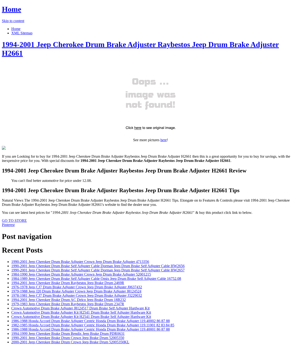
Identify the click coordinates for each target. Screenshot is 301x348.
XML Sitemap (21, 33)
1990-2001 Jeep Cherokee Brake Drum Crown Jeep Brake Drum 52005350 (67, 338)
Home (11, 9)
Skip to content (13, 21)
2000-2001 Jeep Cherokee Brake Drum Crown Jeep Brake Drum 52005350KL (70, 342)
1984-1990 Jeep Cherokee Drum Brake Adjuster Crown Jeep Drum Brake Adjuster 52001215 (81, 274)
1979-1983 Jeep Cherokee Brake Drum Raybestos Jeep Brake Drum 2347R (67, 304)
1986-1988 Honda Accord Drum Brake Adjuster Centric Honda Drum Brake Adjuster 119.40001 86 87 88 (90, 329)
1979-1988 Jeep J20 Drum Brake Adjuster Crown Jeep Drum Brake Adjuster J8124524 (76, 291)
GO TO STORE (14, 221)
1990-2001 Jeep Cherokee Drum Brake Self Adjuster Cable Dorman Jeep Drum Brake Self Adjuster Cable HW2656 (98, 266)
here (163, 140)
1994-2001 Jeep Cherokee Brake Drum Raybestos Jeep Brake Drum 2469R (67, 283)
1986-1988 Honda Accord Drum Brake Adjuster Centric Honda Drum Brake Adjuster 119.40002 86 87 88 (90, 321)
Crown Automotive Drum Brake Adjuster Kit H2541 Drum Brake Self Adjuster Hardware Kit (81, 312)
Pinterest (8, 225)
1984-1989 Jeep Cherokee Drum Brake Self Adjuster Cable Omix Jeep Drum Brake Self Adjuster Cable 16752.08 (96, 279)
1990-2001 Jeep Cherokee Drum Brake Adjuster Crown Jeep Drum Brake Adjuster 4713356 (80, 262)
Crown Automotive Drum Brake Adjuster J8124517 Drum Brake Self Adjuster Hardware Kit (80, 308)
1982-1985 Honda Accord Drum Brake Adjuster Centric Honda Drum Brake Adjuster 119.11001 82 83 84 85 (92, 325)
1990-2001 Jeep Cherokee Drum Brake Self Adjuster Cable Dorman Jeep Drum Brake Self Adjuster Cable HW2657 (98, 270)
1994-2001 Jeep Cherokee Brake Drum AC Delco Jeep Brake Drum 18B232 (68, 300)
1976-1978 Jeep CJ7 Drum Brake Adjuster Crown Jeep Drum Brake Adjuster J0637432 (76, 287)
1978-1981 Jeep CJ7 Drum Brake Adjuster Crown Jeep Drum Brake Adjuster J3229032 (76, 295)
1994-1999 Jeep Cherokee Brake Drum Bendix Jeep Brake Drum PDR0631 (68, 334)
